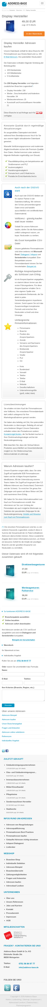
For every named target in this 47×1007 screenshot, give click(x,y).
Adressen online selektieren (13, 732)
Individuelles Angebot (10, 741)
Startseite (12, 10)
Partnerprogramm (23, 1005)
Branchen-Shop (13, 860)
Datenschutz (32, 1002)
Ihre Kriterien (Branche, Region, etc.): (18, 687)
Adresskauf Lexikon (15, 886)
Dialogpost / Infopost (29, 254)
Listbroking (16, 999)
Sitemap (26, 999)
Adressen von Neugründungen (19, 825)
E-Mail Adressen (10, 57)
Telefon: (27, 679)
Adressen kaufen (9, 719)
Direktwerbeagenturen (33, 564)
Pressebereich (12, 913)
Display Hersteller (31, 10)
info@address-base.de (28, 967)
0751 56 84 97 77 (27, 963)
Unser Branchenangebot (12, 724)
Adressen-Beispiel (9, 715)
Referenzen (6, 736)
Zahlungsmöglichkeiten (16, 874)
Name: (5, 670)
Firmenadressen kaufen (16, 836)
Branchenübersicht (14, 871)
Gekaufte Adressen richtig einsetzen (22, 840)
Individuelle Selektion (15, 863)
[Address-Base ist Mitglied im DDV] (15, 935)
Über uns (10, 898)
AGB (8, 920)
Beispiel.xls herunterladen (23, 640)
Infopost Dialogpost (15, 843)
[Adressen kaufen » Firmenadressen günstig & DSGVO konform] (14, 4)
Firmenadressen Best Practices (20, 832)
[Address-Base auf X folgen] (3, 751)
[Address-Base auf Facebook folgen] (6, 751)
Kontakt (9, 909)
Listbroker (10, 847)
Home (8, 999)
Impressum (11, 917)
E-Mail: (5, 679)
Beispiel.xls (31, 266)
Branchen (19, 10)
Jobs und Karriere (14, 906)
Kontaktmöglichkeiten (12, 434)
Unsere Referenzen (14, 902)
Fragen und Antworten (11, 728)
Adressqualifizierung (15, 828)
